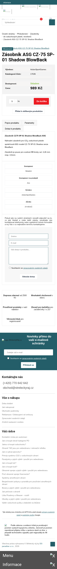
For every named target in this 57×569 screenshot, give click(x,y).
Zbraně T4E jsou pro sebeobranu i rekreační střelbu (24, 448)
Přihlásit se (28, 365)
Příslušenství (22, 34)
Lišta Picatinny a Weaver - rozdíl (15, 495)
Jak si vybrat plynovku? (11, 452)
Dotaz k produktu (13, 129)
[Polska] (7, 11)
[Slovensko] (44, 7)
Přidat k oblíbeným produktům (29, 111)
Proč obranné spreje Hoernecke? (16, 474)
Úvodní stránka (8, 34)
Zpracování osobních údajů (13, 418)
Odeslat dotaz (28, 277)
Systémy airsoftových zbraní (14, 478)
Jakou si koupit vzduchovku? (14, 444)
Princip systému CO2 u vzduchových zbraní (20, 455)
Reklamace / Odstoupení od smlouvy (17, 415)
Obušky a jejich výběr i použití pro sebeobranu (21, 499)
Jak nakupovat (8, 407)
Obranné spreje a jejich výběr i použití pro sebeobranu (25, 470)
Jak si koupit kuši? (9, 467)
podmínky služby (28, 515)
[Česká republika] (29, 7)
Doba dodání (7, 403)
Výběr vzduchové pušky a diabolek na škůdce (21, 503)
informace (7, 3)
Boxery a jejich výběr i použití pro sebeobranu (21, 488)
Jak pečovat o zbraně (11, 492)
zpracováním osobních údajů (35, 268)
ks (19, 101)
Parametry (29, 123)
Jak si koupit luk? (9, 463)
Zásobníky (34, 34)
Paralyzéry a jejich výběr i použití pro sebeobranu (22, 459)
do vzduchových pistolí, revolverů (17, 37)
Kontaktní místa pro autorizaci (14, 437)
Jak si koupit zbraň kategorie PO (15, 441)
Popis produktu (12, 123)
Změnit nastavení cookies (12, 422)
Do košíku (42, 101)
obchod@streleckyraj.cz (18, 387)
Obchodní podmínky (10, 411)
